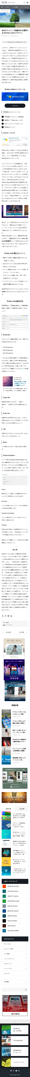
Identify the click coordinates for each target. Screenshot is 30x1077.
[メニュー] (27, 2)
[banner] (15, 778)
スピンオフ (7, 973)
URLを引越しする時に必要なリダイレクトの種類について (20, 383)
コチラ (22, 368)
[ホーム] (2, 7)
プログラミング (8, 963)
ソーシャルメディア (9, 958)
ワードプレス (7, 944)
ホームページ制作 (8, 949)
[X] (3, 616)
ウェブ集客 (7, 953)
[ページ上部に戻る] (15, 1021)
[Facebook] (5, 616)
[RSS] (11, 616)
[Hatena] (8, 616)
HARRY (7, 622)
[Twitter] (13, 1070)
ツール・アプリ (8, 968)
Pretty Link (15, 105)
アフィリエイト (5, 10)
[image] (8, 381)
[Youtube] (16, 1070)
